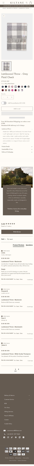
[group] (17, 224)
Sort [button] (2, 239)
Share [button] (21, 279)
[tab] (18, 245)
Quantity (3, 94)
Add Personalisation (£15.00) (16, 103)
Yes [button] (15, 279)
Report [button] (17, 279)
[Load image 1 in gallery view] (6, 66)
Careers (6, 419)
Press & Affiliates (9, 415)
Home (4, 8)
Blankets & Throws (12, 8)
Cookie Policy (8, 423)
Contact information (22, 460)
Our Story (7, 407)
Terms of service (12, 460)
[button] (3, 3)
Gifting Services (8, 411)
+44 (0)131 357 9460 (13, 434)
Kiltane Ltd (11, 457)
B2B (5, 403)
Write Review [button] (17, 232)
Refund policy (18, 458)
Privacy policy (26, 458)
